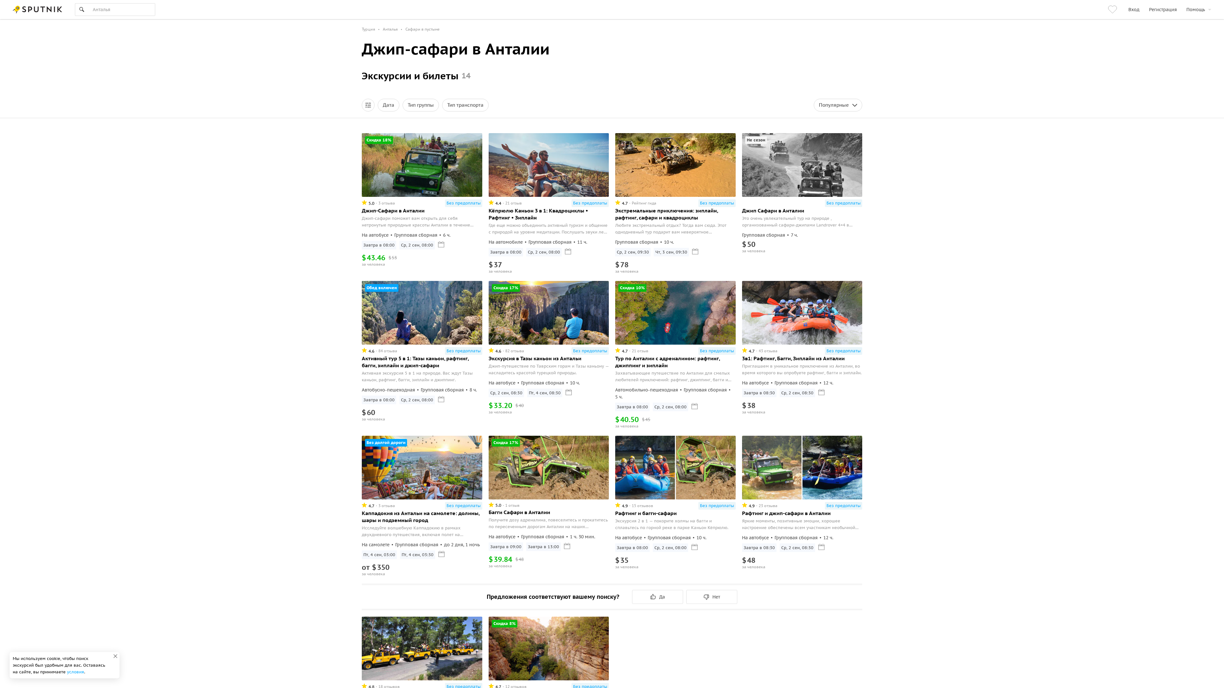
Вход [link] (1134, 9)
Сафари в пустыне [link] (422, 29)
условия (75, 672)
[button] (368, 105)
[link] (1113, 9)
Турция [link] (368, 29)
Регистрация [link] (1163, 9)
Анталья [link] (390, 29)
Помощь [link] (1195, 9)
